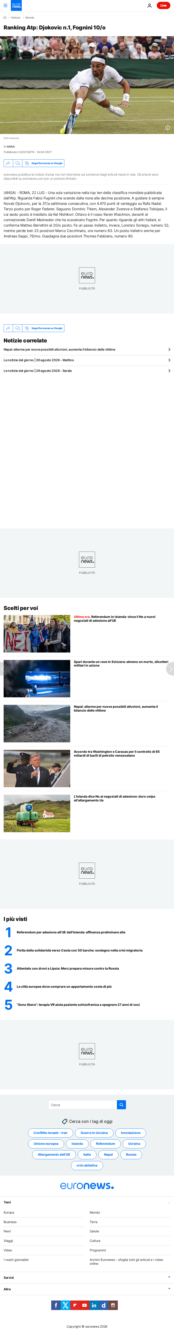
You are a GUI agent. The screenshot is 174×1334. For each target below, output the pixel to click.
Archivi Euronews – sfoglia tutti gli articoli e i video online (126, 1261)
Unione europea (46, 1143)
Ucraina (134, 1143)
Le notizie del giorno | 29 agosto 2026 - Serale (38, 371)
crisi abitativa (87, 1165)
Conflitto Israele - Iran (51, 1133)
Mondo (29, 17)
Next (7, 1231)
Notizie (15, 17)
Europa (9, 1212)
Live (163, 5)
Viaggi (8, 1241)
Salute (94, 1231)
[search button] (121, 1104)
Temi (7, 1202)
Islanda (77, 1143)
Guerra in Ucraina (94, 1133)
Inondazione (130, 1133)
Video (8, 1250)
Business (10, 1222)
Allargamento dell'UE (54, 1154)
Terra (93, 1222)
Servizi (9, 1277)
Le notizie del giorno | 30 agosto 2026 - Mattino (39, 360)
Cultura (95, 1241)
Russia (131, 1154)
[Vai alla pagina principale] (16, 5)
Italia (87, 1154)
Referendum (105, 1143)
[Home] (5, 17)
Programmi (98, 1250)
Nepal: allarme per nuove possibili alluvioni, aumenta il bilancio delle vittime (59, 349)
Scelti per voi (21, 608)
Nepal (108, 1154)
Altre (7, 1289)
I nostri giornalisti (16, 1260)
